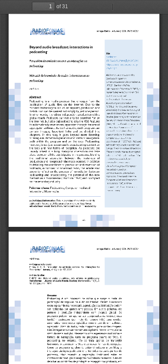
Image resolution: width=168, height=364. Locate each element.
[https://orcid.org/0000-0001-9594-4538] (124, 64)
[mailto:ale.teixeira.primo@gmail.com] (122, 61)
